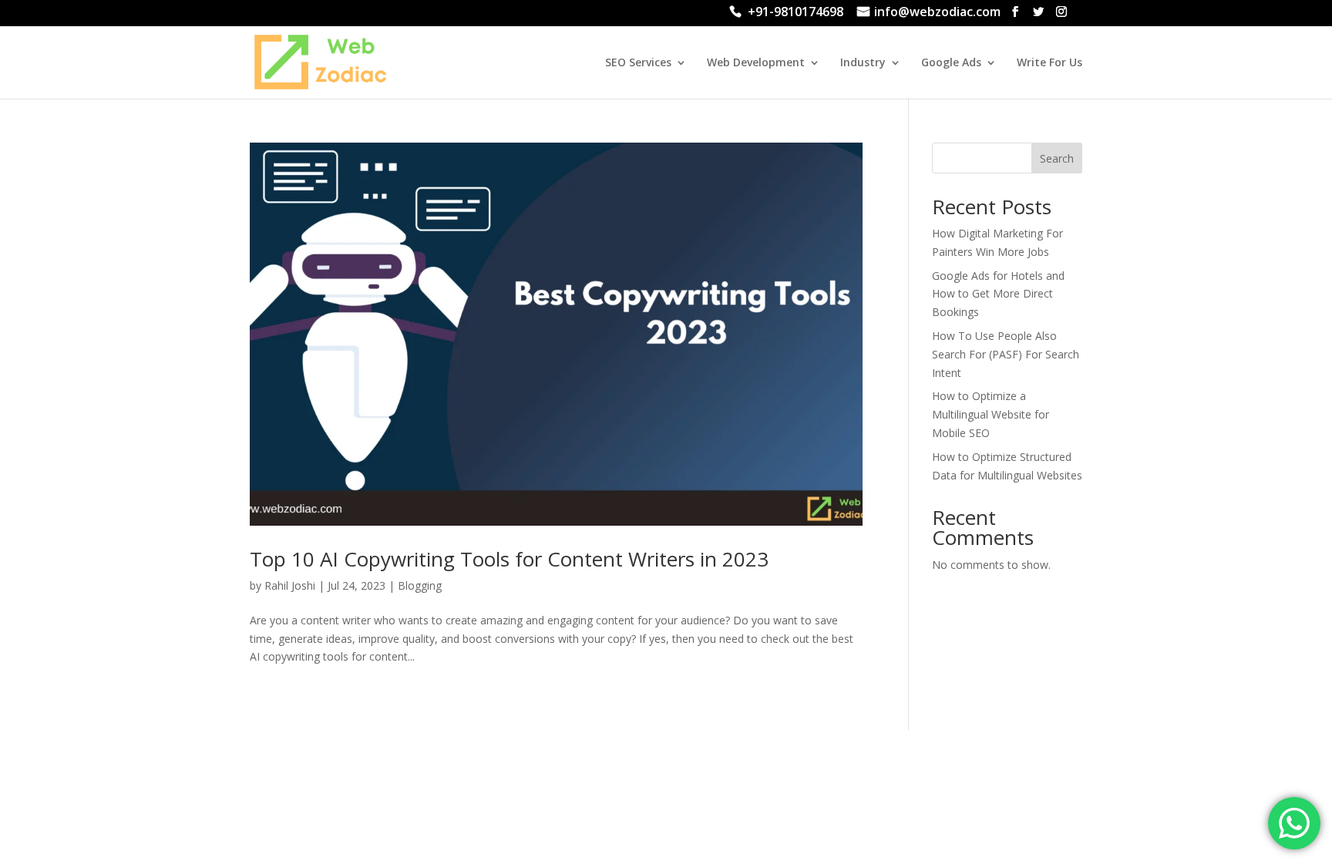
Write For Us (1049, 63)
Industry (863, 63)
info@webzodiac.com (937, 13)
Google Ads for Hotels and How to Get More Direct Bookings (998, 294)
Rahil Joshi (289, 585)
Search (1057, 158)
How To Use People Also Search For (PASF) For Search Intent (1005, 354)
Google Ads (951, 63)
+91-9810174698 (795, 13)
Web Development (756, 63)
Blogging (420, 585)
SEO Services (638, 63)
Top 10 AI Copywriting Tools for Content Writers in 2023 (509, 559)
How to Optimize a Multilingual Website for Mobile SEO (990, 414)
